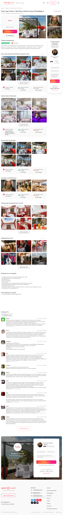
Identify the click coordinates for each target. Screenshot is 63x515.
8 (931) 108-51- (54, 88)
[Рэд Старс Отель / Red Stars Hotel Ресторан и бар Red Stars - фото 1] (8, 185)
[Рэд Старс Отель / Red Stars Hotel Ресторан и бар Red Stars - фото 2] (24, 185)
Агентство (49, 495)
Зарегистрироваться (8, 495)
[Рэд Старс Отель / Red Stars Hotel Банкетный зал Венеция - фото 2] (24, 104)
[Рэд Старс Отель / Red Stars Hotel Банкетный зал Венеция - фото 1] (8, 104)
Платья (48, 498)
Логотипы (49, 506)
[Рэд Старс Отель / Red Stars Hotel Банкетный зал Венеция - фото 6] (39, 116)
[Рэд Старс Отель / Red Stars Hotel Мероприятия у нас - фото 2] (24, 246)
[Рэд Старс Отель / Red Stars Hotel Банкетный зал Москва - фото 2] (24, 148)
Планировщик (50, 493)
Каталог (48, 488)
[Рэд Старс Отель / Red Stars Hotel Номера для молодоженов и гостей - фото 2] (24, 211)
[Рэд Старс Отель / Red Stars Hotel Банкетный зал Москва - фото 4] (8, 160)
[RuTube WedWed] (37, 503)
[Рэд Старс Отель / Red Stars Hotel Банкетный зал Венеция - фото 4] (8, 116)
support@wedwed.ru (37, 495)
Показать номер (55, 89)
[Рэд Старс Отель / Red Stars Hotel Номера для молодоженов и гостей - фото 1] (8, 211)
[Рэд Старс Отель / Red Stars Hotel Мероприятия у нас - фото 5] (24, 259)
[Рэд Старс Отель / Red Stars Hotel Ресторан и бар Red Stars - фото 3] (39, 185)
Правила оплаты (59, 512)
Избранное (44, 3)
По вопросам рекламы (52, 508)
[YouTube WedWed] (40, 500)
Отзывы (48, 503)
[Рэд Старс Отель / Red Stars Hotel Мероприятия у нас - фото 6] (39, 259)
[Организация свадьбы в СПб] (9, 2)
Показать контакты (10, 27)
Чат (48, 3)
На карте (22, 13)
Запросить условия (10, 31)
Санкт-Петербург (20, 3)
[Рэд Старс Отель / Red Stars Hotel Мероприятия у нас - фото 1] (8, 246)
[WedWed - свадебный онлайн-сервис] (9, 489)
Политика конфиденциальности (48, 512)
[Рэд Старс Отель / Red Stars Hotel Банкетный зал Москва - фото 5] (24, 160)
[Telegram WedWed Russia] (32, 500)
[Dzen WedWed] (35, 503)
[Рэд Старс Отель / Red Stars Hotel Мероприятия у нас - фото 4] (8, 259)
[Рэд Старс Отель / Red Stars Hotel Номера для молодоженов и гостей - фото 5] (24, 224)
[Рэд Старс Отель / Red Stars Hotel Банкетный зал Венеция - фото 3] (39, 104)
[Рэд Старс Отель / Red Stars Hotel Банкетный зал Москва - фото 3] (39, 148)
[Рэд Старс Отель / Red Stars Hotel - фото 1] (54, 21)
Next (46, 54)
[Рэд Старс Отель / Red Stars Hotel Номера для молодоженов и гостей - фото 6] (39, 224)
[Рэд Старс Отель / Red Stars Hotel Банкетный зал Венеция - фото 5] (24, 116)
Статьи (48, 501)
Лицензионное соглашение (36, 512)
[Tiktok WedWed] (32, 503)
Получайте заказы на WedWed (7, 504)
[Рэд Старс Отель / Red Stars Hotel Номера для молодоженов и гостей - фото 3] (39, 211)
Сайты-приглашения (51, 490)
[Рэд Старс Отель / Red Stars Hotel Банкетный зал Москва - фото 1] (8, 148)
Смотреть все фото (24, 82)
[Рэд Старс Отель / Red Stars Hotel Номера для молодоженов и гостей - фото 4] (8, 224)
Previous (38, 54)
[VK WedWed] (35, 500)
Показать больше (24, 428)
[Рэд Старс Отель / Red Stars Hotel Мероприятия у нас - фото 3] (39, 246)
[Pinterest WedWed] (37, 500)
